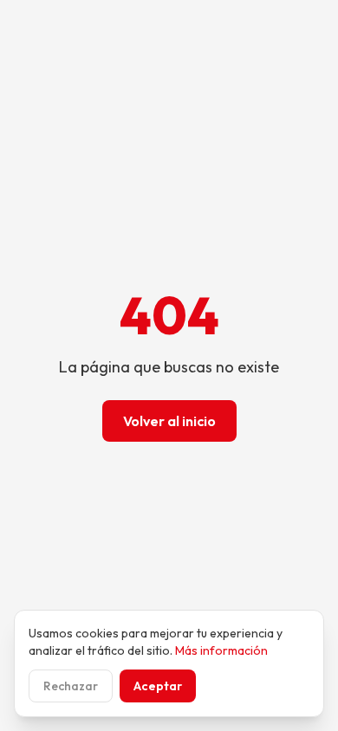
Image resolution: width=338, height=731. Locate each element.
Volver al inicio (169, 421)
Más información (221, 650)
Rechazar (70, 686)
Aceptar (157, 686)
